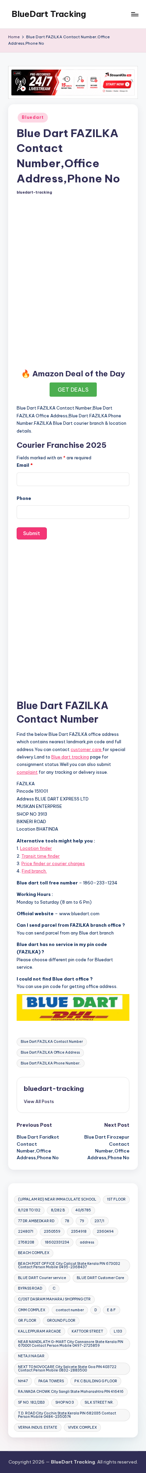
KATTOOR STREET (87, 1331)
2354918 (79, 1231)
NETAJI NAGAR (31, 1356)
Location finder (36, 848)
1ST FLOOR (116, 1199)
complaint (27, 772)
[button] (39, 1101)
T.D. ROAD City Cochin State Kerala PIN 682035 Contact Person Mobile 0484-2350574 (67, 1415)
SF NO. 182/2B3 (31, 1402)
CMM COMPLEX (31, 1310)
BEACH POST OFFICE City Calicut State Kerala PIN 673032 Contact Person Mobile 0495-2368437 (69, 1265)
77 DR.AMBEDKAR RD (36, 1221)
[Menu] (134, 14)
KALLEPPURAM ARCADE (39, 1331)
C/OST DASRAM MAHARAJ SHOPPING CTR (54, 1299)
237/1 (99, 1221)
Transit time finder (40, 856)
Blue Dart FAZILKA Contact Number (52, 1041)
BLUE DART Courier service (42, 1278)
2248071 (25, 1231)
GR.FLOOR (27, 1320)
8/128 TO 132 (29, 1210)
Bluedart (33, 117)
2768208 (26, 1242)
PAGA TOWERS (51, 1381)
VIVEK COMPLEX (82, 1427)
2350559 (52, 1231)
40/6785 (83, 1210)
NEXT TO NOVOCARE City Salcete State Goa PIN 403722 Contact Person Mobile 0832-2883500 (67, 1368)
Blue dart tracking (70, 757)
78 (67, 1221)
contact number (70, 1310)
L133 (118, 1331)
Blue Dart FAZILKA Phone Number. (50, 1063)
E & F (111, 1310)
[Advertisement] (73, 281)
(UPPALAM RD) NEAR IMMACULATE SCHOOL (57, 1199)
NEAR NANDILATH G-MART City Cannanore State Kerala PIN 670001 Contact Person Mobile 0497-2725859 (70, 1343)
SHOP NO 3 (64, 1402)
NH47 (23, 1381)
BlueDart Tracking (49, 14)
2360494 (105, 1231)
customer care (87, 749)
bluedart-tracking (54, 1088)
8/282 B (58, 1210)
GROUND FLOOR (61, 1320)
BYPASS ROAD (30, 1288)
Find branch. (34, 871)
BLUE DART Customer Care (100, 1278)
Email (25, 465)
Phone (24, 498)
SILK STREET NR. (99, 1402)
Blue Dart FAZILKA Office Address (50, 1052)
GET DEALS (73, 389)
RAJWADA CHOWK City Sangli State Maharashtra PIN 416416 (71, 1391)
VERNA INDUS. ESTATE (37, 1427)
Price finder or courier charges (53, 863)
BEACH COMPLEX (33, 1253)
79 (82, 1221)
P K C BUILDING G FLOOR (95, 1381)
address (87, 1242)
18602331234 (57, 1242)
